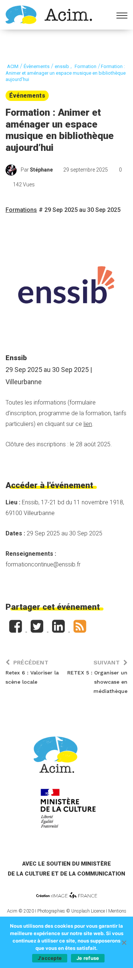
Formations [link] (21, 209)
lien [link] (87, 423)
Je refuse (87, 958)
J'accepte (50, 958)
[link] (49, 14)
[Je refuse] (123, 942)
